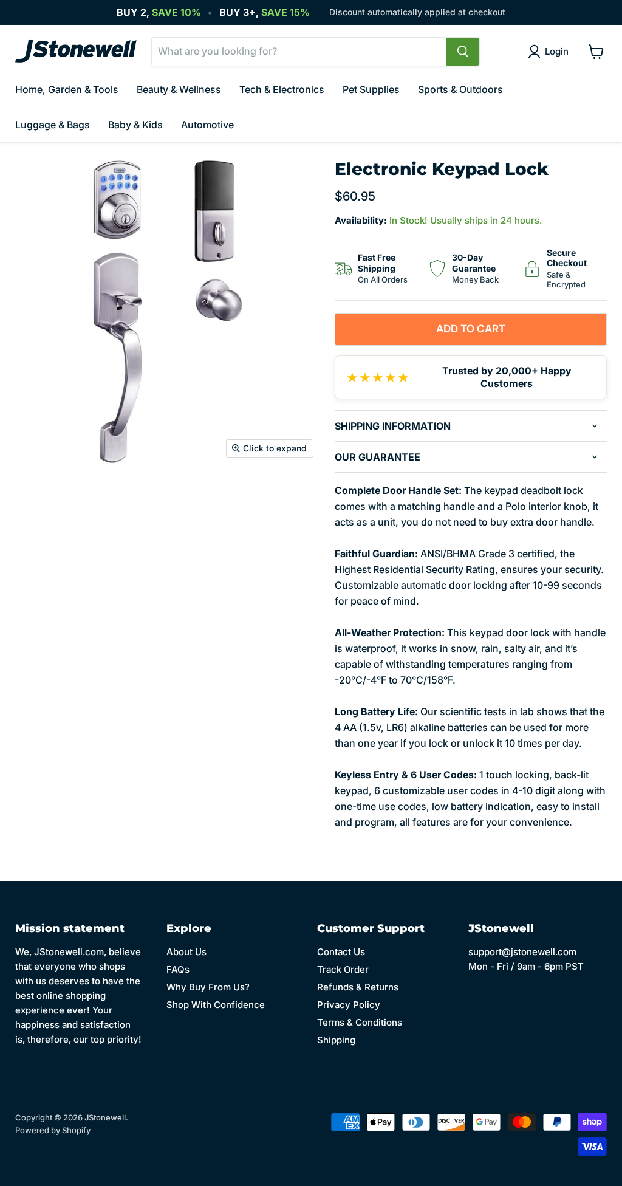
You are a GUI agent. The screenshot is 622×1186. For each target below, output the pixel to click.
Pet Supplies (371, 89)
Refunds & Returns (357, 987)
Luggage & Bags (52, 124)
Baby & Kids (135, 124)
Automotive (207, 124)
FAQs (178, 969)
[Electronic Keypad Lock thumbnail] (24, 494)
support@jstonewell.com (522, 952)
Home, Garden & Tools (66, 89)
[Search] (462, 52)
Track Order (343, 969)
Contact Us (341, 952)
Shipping (336, 1040)
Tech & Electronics (281, 89)
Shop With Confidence (215, 1004)
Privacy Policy (348, 1004)
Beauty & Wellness (179, 89)
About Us (186, 952)
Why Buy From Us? (208, 987)
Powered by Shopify (53, 1130)
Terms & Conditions (359, 1022)
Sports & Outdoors (460, 89)
